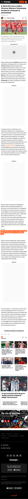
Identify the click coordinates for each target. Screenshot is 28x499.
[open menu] (1, 1)
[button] (26, 18)
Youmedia (3, 433)
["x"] (11, 421)
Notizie (5, 334)
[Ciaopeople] (14, 495)
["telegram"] (17, 421)
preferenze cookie (5, 437)
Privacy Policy (16, 433)
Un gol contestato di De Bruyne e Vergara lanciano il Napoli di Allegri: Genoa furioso (13, 395)
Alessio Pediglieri (10, 18)
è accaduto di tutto (10, 145)
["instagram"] (5, 421)
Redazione (22, 435)
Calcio (2, 334)
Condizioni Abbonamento (13, 435)
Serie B (9, 334)
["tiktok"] (2, 421)
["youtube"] (8, 421)
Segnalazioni (9, 433)
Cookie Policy (4, 435)
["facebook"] (14, 421)
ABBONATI (21, 1)
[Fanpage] (14, 460)
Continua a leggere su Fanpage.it (14, 330)
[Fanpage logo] (7, 2)
